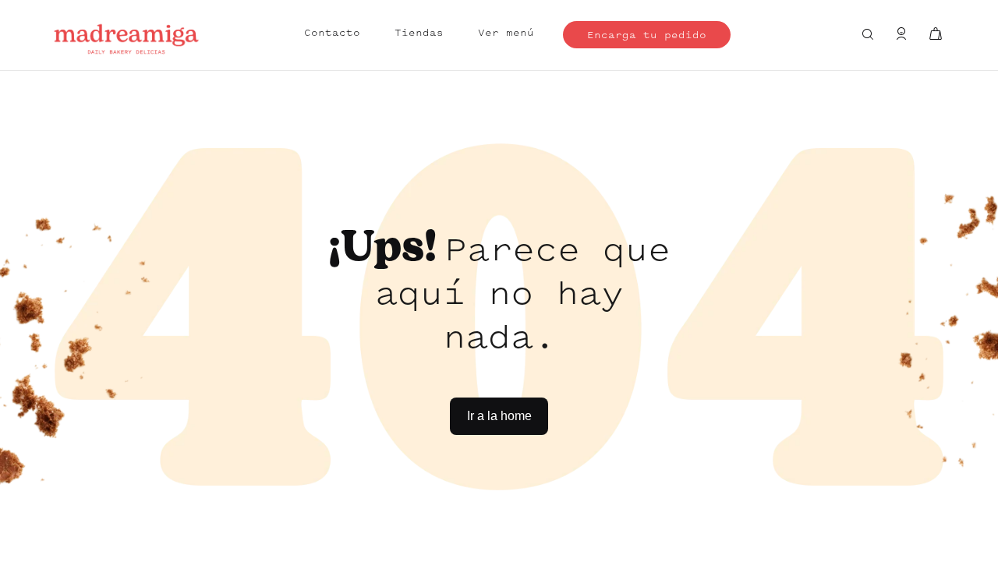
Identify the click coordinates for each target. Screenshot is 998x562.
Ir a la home (499, 415)
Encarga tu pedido (646, 36)
